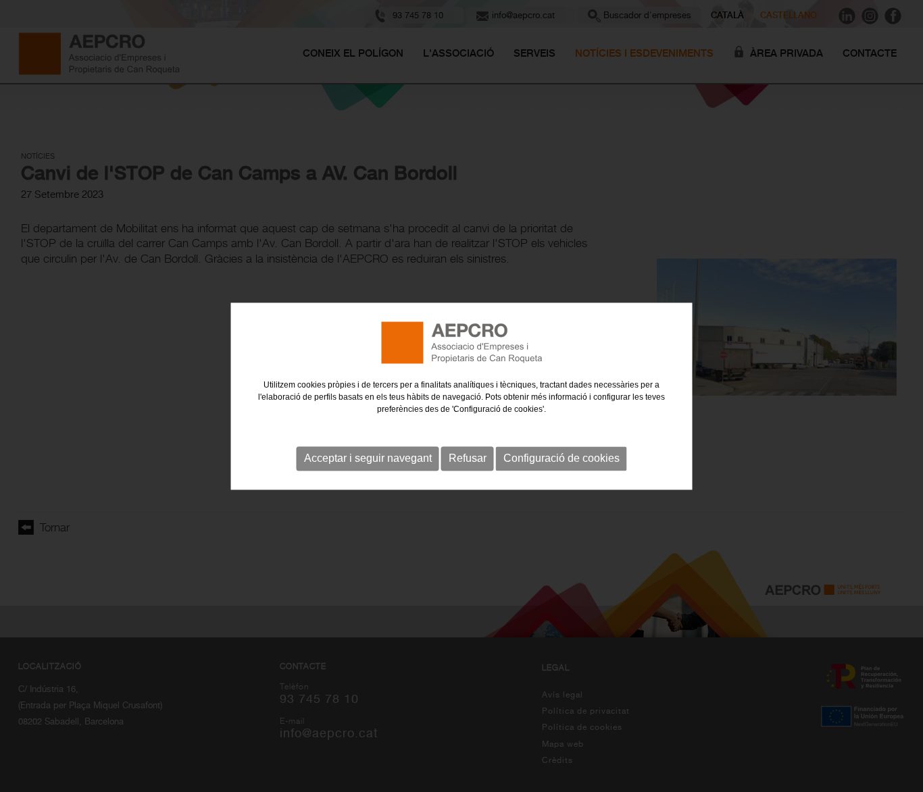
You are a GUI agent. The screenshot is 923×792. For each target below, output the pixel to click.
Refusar (468, 459)
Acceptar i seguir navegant (368, 459)
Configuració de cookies (561, 459)
